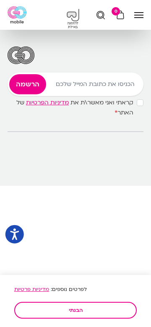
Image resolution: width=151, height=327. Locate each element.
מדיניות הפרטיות (47, 102)
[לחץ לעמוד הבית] (17, 14)
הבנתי (76, 310)
